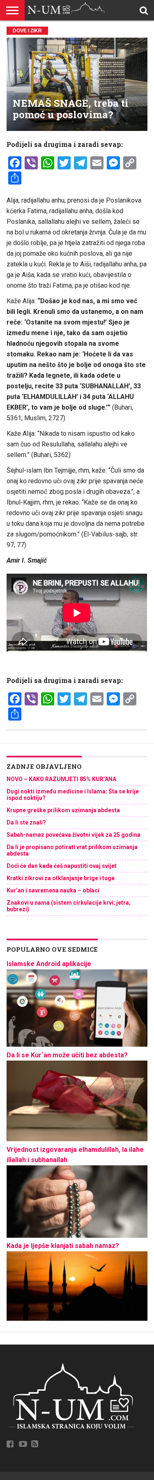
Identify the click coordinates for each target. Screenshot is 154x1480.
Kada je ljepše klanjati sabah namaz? (63, 1246)
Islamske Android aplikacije (49, 964)
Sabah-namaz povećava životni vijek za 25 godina (73, 834)
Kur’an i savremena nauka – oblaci (53, 890)
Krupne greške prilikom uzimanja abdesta (63, 810)
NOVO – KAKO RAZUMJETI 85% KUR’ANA (61, 779)
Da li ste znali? (26, 822)
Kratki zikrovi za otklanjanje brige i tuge (61, 878)
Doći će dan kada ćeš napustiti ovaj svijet (62, 866)
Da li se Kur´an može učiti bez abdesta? (67, 1055)
